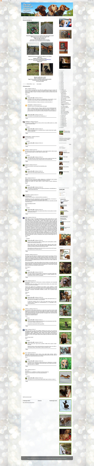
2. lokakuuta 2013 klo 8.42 (34, 121)
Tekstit (61, 193)
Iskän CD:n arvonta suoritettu (66, 100)
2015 (61, 86)
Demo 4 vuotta (66, 211)
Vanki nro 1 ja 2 (63, 95)
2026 (61, 72)
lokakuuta (62, 92)
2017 (61, 83)
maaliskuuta (63, 123)
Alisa (26, 369)
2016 (61, 85)
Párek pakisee (30, 104)
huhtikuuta (63, 122)
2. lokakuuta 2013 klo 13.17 (34, 194)
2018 (61, 82)
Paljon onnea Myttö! (67, 221)
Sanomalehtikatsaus (63, 219)
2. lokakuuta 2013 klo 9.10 (33, 149)
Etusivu (40, 400)
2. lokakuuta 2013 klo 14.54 (38, 157)
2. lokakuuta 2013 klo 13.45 (37, 104)
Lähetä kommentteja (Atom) (29, 402)
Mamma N (27, 164)
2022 (61, 77)
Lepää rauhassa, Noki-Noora (66, 201)
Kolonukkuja (63, 110)
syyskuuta (63, 115)
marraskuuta (63, 91)
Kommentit (62, 195)
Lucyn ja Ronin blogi (63, 210)
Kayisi (26, 217)
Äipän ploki (62, 226)
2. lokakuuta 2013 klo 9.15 (33, 164)
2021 (61, 78)
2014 (61, 87)
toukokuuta (63, 120)
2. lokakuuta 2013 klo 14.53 (38, 128)
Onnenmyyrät (63, 101)
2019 (61, 81)
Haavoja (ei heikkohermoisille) (66, 152)
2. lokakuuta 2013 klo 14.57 (38, 209)
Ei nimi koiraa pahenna (65, 107)
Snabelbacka (27, 121)
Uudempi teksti (26, 400)
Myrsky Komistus (66, 171)
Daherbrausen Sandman (63, 138)
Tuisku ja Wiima (30, 97)
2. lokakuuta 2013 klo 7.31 (38, 97)
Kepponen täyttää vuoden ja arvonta (65, 104)
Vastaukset (28, 96)
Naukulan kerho (63, 199)
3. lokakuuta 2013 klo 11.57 (38, 342)
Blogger (65, 458)
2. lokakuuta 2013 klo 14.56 (38, 187)
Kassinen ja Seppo (63, 205)
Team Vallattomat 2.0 (64, 216)
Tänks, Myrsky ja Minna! (65, 96)
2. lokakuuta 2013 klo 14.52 (38, 114)
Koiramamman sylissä (64, 111)
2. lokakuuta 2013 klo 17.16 (38, 240)
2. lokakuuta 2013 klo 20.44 (38, 297)
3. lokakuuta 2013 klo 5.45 (38, 319)
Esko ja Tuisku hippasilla (65, 112)
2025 (61, 73)
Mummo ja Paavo (63, 218)
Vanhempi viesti (53, 400)
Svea (26, 352)
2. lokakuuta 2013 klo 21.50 (33, 308)
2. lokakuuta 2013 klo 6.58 (31, 88)
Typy (61, 220)
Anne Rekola (27, 194)
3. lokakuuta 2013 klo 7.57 (32, 329)
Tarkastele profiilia (67, 132)
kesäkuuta (63, 119)
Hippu (26, 329)
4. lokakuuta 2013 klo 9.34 (31, 369)
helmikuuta (63, 124)
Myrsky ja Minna (28, 136)
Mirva (26, 88)
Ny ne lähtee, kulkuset (64, 106)
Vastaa (26, 94)
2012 (61, 127)
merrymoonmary (55, 458)
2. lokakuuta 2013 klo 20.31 (31, 280)
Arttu (26, 280)
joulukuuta (63, 90)
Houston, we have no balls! (65, 97)
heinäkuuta (63, 118)
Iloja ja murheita (63, 93)
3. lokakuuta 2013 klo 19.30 (31, 352)
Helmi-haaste (63, 108)
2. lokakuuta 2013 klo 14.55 (38, 171)
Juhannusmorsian (66, 161)
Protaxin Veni (61, 140)
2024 (61, 74)
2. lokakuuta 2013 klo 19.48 (38, 272)
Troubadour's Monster (63, 139)
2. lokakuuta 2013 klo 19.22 (33, 254)
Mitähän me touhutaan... (65, 102)
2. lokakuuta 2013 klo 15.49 (32, 217)
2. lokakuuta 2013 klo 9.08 (35, 136)
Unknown (27, 149)
